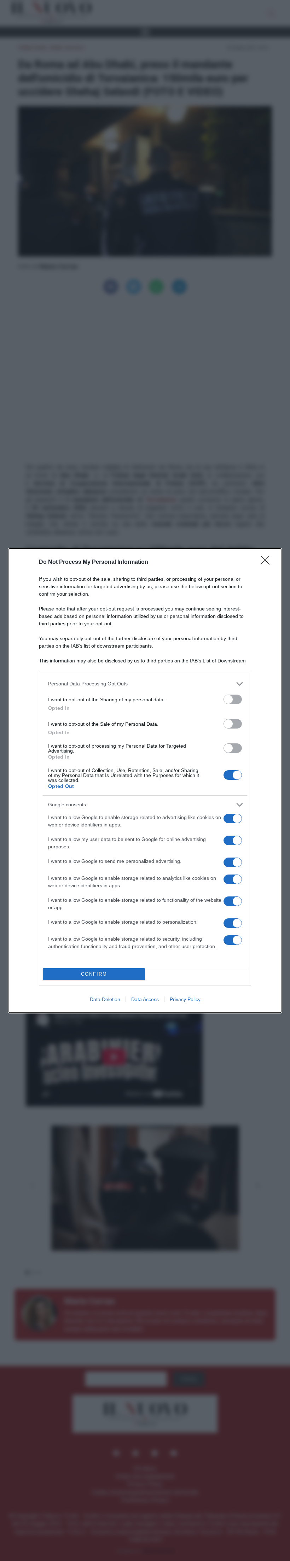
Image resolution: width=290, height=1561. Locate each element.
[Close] (267, 562)
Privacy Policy (185, 999)
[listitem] (145, 684)
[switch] (233, 699)
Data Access (145, 999)
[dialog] (145, 781)
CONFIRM (94, 974)
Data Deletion (105, 999)
